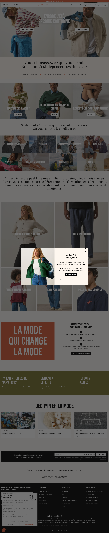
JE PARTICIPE (71, 274)
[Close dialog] (85, 249)
